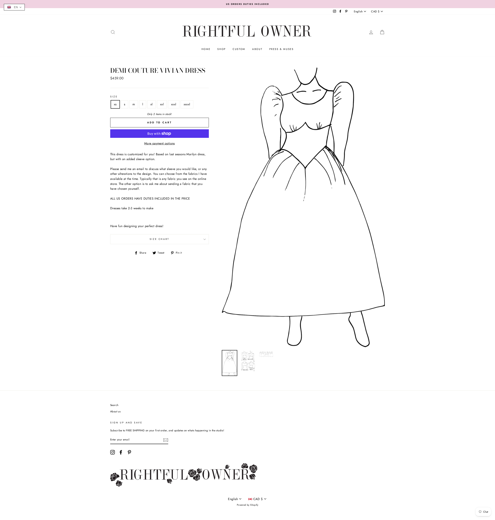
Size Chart (159, 239)
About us (115, 411)
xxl (162, 104)
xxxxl (187, 104)
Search (114, 405)
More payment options (159, 143)
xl (151, 104)
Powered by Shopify (247, 505)
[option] (247, 4)
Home (206, 49)
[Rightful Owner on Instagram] (112, 452)
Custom (239, 49)
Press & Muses (281, 49)
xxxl (173, 104)
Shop (221, 49)
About (257, 49)
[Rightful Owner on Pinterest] (129, 452)
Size (114, 96)
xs (115, 104)
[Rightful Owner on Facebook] (121, 452)
